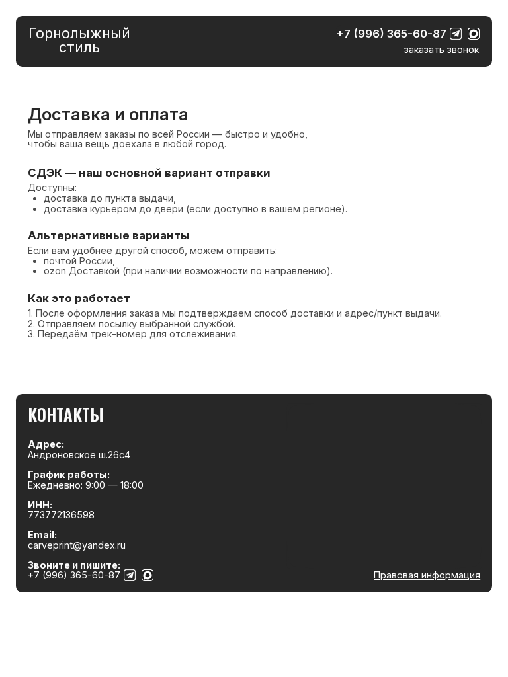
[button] (441, 49)
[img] (456, 34)
